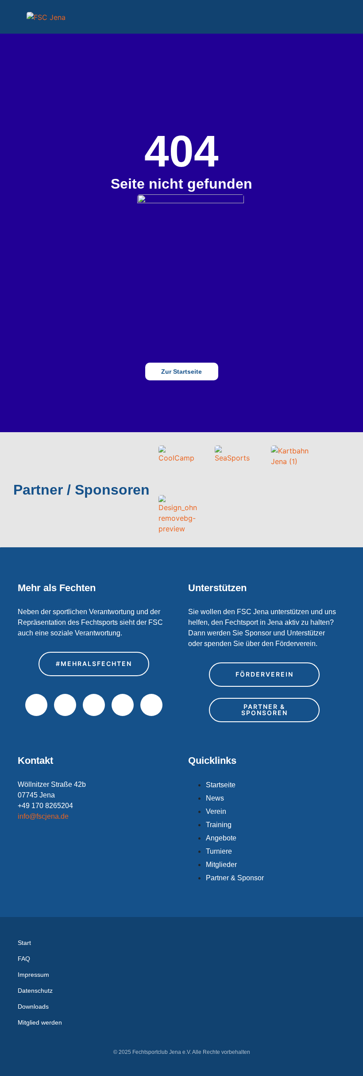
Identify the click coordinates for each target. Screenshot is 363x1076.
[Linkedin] (123, 705)
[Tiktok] (151, 705)
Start (24, 942)
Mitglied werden (40, 1022)
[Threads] (94, 705)
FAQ (24, 958)
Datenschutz (35, 990)
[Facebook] (36, 705)
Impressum (33, 974)
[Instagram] (65, 705)
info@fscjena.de (43, 816)
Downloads (33, 1006)
